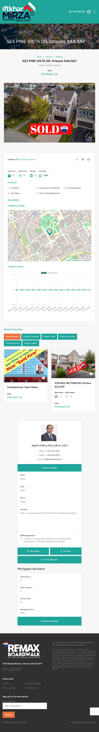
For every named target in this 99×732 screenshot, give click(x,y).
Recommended (12, 336)
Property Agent (30, 343)
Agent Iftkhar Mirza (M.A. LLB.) (50, 445)
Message (23, 509)
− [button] (11, 217)
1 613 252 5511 (79, 12)
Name (22, 475)
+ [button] (11, 213)
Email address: (9, 701)
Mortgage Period (27, 609)
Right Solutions (89, 722)
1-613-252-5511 (53, 455)
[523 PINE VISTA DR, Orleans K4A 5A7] (49, 232)
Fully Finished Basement (49, 193)
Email (22, 486)
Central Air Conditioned (49, 188)
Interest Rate (25, 599)
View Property (25, 376)
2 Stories (15, 188)
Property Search (33, 684)
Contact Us (31, 688)
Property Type (49, 336)
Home (39, 57)
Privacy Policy (10, 688)
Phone (22, 498)
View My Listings (49, 468)
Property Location (67, 336)
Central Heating (74, 188)
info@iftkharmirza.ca (52, 459)
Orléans (59, 57)
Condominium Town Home (22, 387)
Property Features (31, 336)
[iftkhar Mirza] (19, 20)
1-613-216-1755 (53, 451)
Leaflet (68, 260)
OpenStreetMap (78, 260)
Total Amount (25, 577)
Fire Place (15, 193)
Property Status (13, 343)
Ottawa (49, 57)
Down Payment (26, 588)
